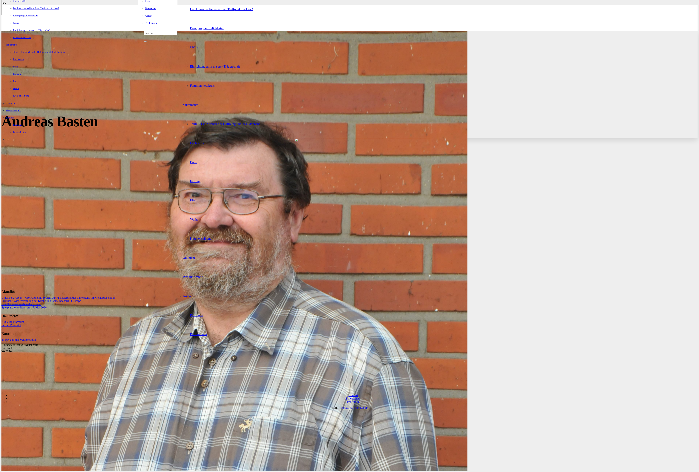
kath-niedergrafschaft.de (354, 408)
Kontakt (353, 395)
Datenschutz (353, 398)
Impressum (353, 401)
